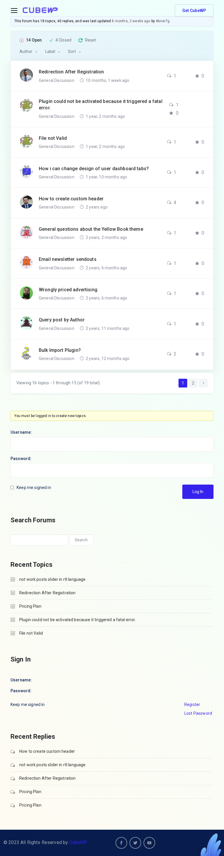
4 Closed (63, 40)
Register (192, 704)
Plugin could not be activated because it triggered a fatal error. (77, 619)
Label (50, 51)
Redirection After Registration (47, 592)
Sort (72, 51)
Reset (90, 40)
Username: (21, 432)
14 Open (34, 40)
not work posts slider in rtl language (52, 579)
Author (26, 51)
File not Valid (31, 633)
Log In (197, 491)
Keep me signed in (34, 487)
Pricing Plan (30, 606)
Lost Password (198, 713)
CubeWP (78, 842)
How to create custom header (47, 751)
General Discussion (57, 80)
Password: (21, 458)
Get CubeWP (194, 10)
